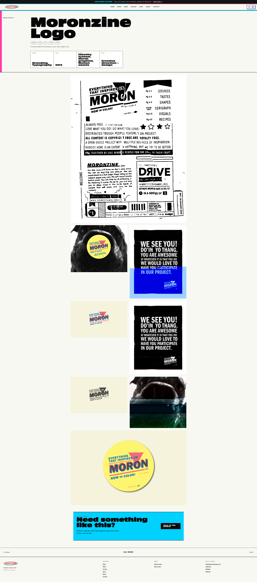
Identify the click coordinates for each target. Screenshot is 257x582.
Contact (156, 6)
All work (128, 552)
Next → (252, 552)
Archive (134, 6)
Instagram (208, 566)
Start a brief (157, 566)
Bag (250, 7)
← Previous (6, 552)
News (126, 6)
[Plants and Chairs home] (12, 7)
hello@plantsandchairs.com (213, 564)
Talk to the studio (169, 526)
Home (112, 6)
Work (119, 6)
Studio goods (158, 564)
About (148, 6)
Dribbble (208, 569)
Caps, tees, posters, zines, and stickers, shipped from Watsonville (128, 2)
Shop (141, 6)
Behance (208, 571)
